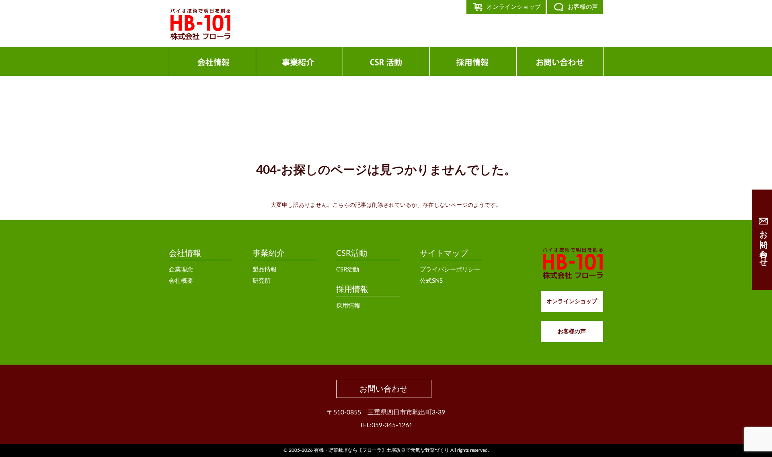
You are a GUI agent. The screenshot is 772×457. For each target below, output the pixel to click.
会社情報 (185, 253)
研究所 (262, 281)
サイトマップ (444, 253)
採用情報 (352, 290)
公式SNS (431, 281)
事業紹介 (269, 253)
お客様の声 (583, 7)
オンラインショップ (514, 7)
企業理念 (181, 270)
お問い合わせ (383, 389)
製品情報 (265, 270)
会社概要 (181, 281)
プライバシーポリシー (450, 270)
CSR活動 (351, 253)
